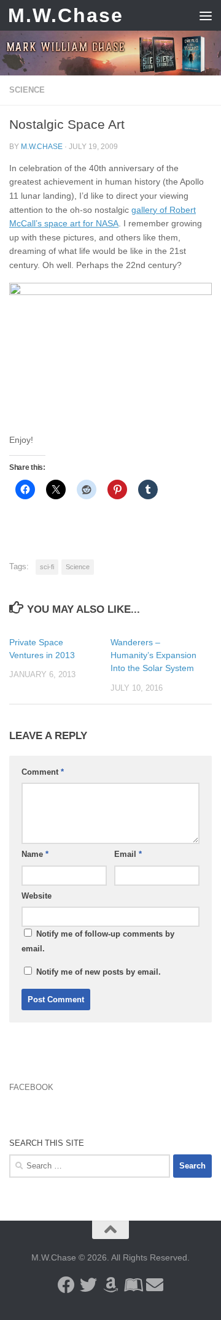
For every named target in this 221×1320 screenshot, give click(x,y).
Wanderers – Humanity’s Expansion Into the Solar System (153, 655)
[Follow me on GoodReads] (132, 1285)
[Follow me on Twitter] (88, 1285)
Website (36, 895)
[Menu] (205, 15)
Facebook (31, 1087)
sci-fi (47, 566)
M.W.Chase (65, 15)
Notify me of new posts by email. (98, 972)
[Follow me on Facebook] (66, 1285)
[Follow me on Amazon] (110, 1285)
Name (34, 854)
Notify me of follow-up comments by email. (97, 941)
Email (128, 854)
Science (27, 89)
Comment (42, 772)
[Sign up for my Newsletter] (154, 1285)
